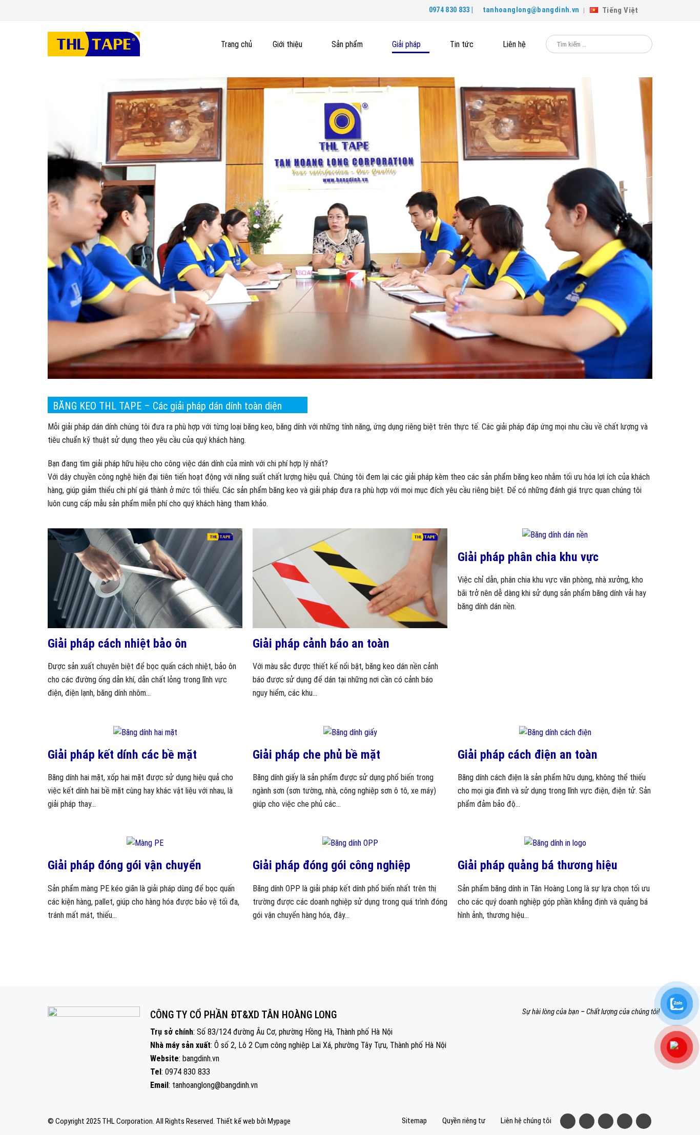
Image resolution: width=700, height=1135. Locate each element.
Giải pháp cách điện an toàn (528, 754)
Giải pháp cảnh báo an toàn (321, 643)
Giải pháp (406, 44)
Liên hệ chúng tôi (526, 1120)
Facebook (567, 1121)
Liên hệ (514, 44)
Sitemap (414, 1120)
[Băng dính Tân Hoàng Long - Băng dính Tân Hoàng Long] (94, 44)
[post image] (145, 578)
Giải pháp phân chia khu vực (528, 557)
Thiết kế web (235, 1121)
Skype (643, 1121)
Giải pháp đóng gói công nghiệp (331, 865)
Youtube (605, 1121)
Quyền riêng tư (463, 1120)
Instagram (624, 1121)
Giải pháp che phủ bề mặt (316, 754)
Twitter (586, 1121)
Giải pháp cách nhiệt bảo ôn (117, 643)
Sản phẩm (347, 44)
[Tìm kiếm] (637, 44)
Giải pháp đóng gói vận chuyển (124, 865)
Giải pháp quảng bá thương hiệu (537, 865)
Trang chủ (236, 44)
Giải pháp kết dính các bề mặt (122, 754)
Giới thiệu (287, 44)
